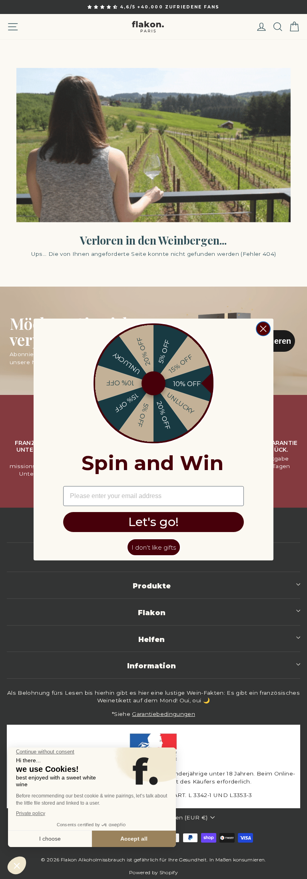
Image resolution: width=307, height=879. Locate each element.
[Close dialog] (263, 329)
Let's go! (153, 521)
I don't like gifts (154, 547)
